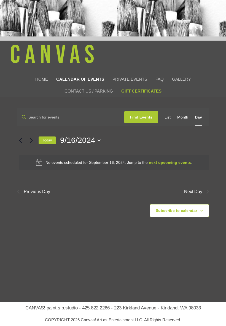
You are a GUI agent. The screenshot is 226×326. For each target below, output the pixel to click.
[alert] (114, 162)
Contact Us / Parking (88, 91)
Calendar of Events (80, 79)
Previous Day (37, 191)
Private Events (129, 79)
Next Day (193, 191)
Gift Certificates (141, 91)
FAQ (159, 79)
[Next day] (31, 140)
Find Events (141, 117)
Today (47, 140)
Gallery (181, 79)
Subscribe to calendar (176, 210)
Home (41, 79)
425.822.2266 (96, 308)
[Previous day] (20, 140)
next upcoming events (170, 162)
